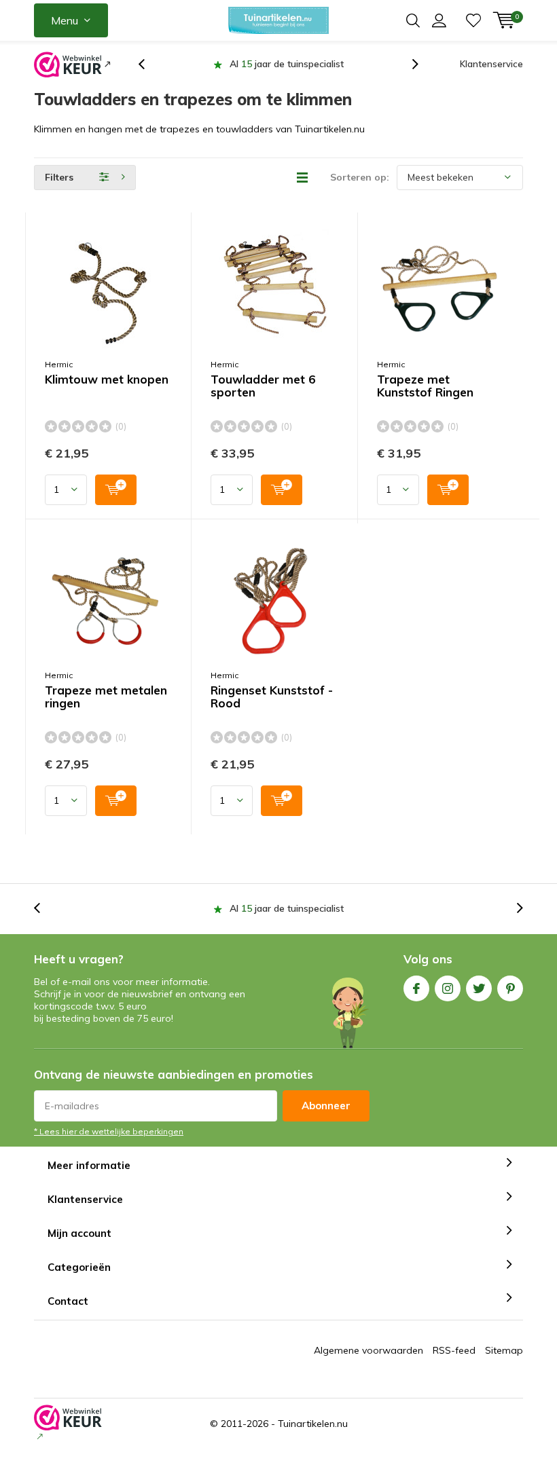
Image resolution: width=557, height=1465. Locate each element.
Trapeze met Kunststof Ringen (425, 386)
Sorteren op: (359, 177)
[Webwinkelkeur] (72, 64)
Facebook (416, 988)
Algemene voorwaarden (368, 1350)
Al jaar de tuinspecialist (287, 64)
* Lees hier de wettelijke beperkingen (108, 1131)
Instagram (448, 988)
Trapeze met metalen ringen (106, 697)
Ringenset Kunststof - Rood (272, 697)
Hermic (59, 364)
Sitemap (504, 1350)
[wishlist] (473, 20)
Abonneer (326, 1105)
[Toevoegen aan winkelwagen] (116, 490)
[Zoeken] (413, 20)
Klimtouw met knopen (106, 379)
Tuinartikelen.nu (313, 1423)
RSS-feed (454, 1350)
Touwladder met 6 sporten (263, 386)
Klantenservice (491, 63)
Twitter (479, 988)
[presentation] (149, 64)
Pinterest (510, 988)
